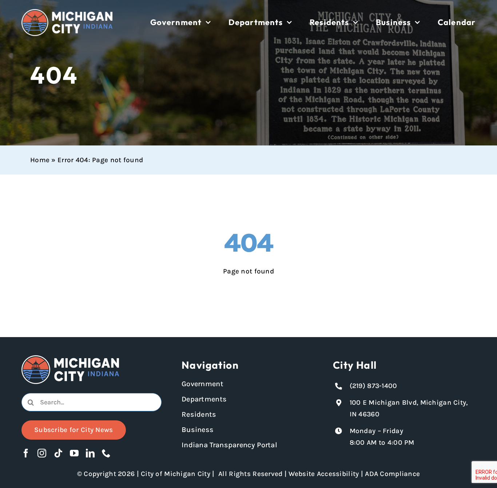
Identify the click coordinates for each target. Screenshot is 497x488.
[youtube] (74, 453)
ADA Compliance (392, 474)
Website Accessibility (324, 474)
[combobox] (91, 402)
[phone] (106, 453)
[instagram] (41, 453)
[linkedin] (90, 453)
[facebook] (25, 453)
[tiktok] (58, 453)
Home (39, 160)
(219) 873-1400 (373, 386)
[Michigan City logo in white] (66, 12)
